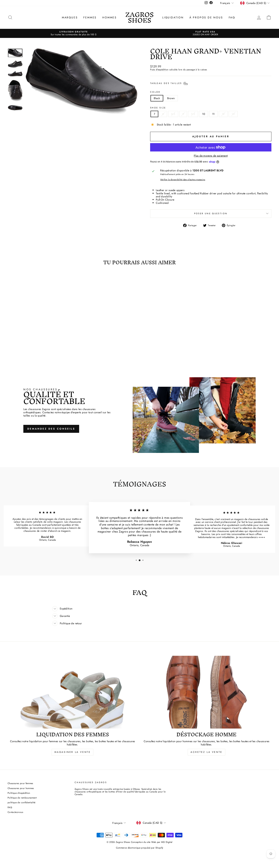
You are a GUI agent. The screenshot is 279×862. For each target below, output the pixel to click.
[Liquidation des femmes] (72, 692)
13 (233, 114)
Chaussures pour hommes (21, 788)
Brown (171, 98)
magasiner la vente (72, 752)
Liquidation (173, 17)
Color (155, 92)
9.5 (193, 114)
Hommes (109, 17)
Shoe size (158, 108)
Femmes (90, 17)
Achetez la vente (206, 752)
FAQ (232, 17)
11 (213, 114)
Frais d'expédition (159, 69)
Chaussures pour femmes (20, 783)
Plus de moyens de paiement (211, 155)
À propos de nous (206, 17)
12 (223, 114)
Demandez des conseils (51, 429)
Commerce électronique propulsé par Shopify (139, 847)
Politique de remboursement (22, 797)
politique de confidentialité (21, 802)
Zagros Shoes (139, 17)
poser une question (210, 213)
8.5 (173, 114)
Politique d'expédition (19, 793)
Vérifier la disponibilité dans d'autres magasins (182, 179)
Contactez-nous (15, 812)
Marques (70, 17)
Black (157, 98)
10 (203, 114)
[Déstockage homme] (206, 692)
